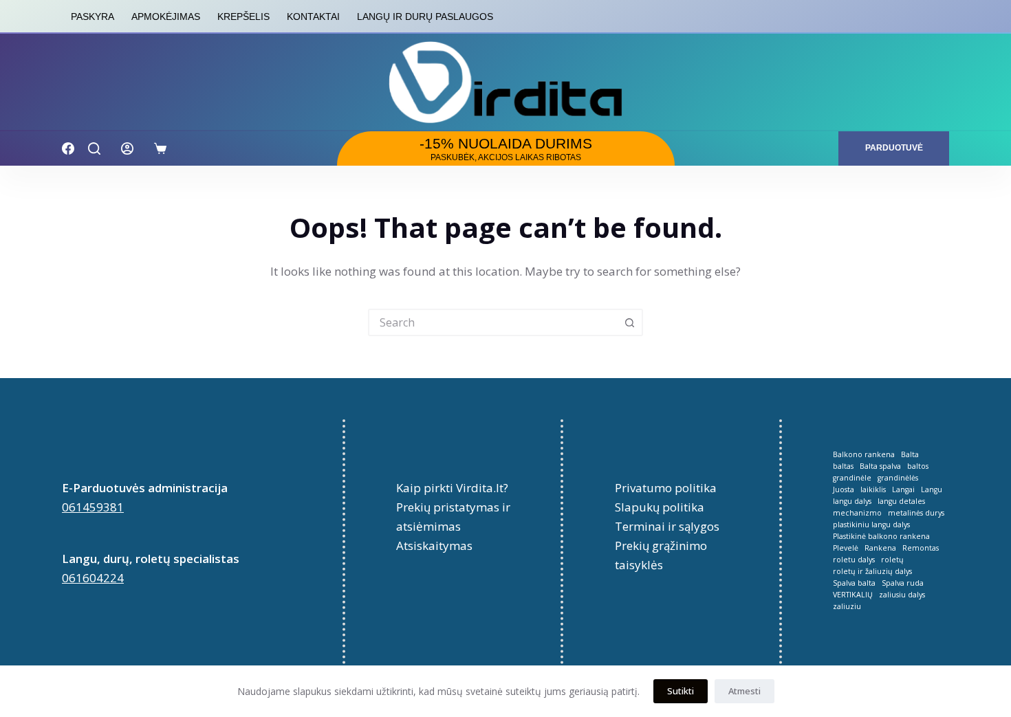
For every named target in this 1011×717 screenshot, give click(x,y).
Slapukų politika (659, 507)
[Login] (127, 148)
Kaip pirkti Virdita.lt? (452, 488)
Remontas (920, 548)
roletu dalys (854, 560)
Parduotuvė (894, 148)
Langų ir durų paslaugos (425, 16)
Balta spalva (880, 466)
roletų (892, 560)
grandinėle (852, 478)
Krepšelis (243, 16)
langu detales (901, 501)
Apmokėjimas (165, 16)
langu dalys (852, 501)
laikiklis (873, 490)
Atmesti (744, 691)
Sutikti (680, 691)
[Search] (94, 148)
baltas (843, 466)
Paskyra (92, 16)
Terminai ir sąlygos (667, 526)
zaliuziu (847, 606)
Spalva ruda (903, 583)
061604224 (93, 578)
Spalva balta (854, 583)
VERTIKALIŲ (853, 595)
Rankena (880, 548)
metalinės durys (916, 513)
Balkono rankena (864, 455)
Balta (910, 455)
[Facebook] (68, 148)
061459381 (93, 507)
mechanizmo (857, 513)
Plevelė (845, 548)
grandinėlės (898, 478)
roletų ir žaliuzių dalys (872, 571)
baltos (917, 466)
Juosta (843, 490)
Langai (903, 490)
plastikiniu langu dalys (871, 525)
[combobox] (493, 322)
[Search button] (629, 322)
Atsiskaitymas (434, 545)
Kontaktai (313, 16)
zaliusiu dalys (902, 595)
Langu (931, 490)
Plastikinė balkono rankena (881, 536)
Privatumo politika (666, 488)
